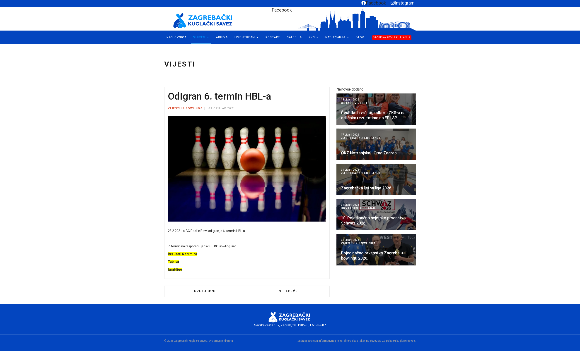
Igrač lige (175, 269)
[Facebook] (3, 46)
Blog (360, 37)
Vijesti (199, 37)
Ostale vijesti (354, 103)
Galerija (294, 37)
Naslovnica (176, 37)
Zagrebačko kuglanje (361, 138)
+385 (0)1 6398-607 (311, 325)
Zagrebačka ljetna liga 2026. (366, 188)
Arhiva (222, 37)
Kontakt (273, 37)
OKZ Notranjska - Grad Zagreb (369, 152)
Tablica (173, 261)
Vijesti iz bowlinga (185, 108)
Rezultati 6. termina (182, 254)
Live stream (244, 37)
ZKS (312, 37)
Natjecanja (335, 37)
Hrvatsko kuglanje (358, 208)
